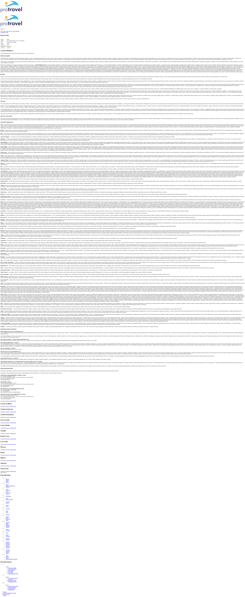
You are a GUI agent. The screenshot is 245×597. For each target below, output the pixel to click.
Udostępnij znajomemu (5, 401)
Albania (7, 479)
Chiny (7, 489)
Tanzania (8, 551)
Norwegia (8, 530)
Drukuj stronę (13, 401)
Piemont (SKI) (11, 589)
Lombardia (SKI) (11, 588)
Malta (7, 523)
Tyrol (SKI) (10, 572)
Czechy (7, 493)
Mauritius (8, 526)
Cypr (7, 491)
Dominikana (8, 496)
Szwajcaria (8, 546)
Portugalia (8, 536)
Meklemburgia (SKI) (12, 581)
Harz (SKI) (10, 579)
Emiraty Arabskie (9, 499)
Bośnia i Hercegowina (10, 485)
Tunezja (7, 552)
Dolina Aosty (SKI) (12, 587)
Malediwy (8, 522)
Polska (7, 535)
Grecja (7, 505)
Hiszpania (8, 508)
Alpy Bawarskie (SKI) (12, 578)
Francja (7, 503)
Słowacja (8, 542)
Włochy (7, 558)
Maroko (7, 524)
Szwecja (7, 547)
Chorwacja (8, 490)
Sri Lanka (8, 544)
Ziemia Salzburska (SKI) (13, 573)
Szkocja (7, 545)
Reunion (7, 538)
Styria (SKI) (10, 571)
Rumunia (8, 539)
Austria (7, 482)
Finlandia (8, 501)
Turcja (7, 553)
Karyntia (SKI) (11, 570)
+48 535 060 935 (16, 31)
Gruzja (7, 506)
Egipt (7, 498)
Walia (7, 555)
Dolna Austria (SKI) (12, 568)
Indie (7, 511)
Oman (7, 532)
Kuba (7, 520)
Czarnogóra (8, 492)
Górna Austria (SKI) (12, 569)
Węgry (7, 556)
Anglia (7, 481)
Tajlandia (8, 550)
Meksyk (7, 527)
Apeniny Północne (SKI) (13, 586)
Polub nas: (3, 29)
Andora (7, 480)
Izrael (7, 512)
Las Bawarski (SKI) (12, 580)
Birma (7, 484)
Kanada (7, 516)
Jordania (7, 514)
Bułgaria (7, 487)
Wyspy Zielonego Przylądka (11, 559)
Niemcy (7, 529)
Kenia (7, 517)
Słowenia (8, 543)
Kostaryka (8, 519)
